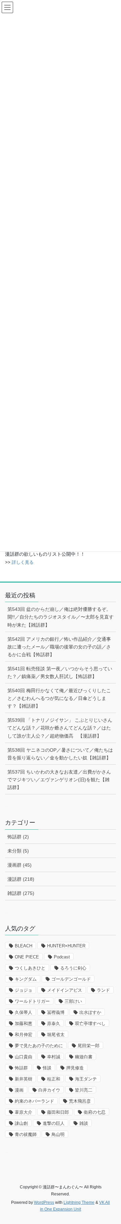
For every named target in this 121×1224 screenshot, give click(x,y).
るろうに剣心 (73, 968)
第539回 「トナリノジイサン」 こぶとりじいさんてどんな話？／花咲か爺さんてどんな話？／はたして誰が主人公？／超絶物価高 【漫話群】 (59, 727)
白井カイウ (49, 1090)
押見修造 (75, 1067)
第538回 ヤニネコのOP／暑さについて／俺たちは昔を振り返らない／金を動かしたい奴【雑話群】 (60, 753)
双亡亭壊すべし (90, 1023)
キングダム (26, 979)
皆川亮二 (83, 1090)
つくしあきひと (30, 968)
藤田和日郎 (58, 1112)
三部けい (73, 1001)
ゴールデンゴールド (71, 979)
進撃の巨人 (54, 1123)
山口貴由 (23, 1056)
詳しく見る (23, 562)
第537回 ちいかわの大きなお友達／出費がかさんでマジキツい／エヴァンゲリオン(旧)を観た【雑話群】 (59, 779)
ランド (103, 990)
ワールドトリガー (32, 1001)
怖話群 (21, 1067)
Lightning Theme (79, 1202)
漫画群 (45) (19, 865)
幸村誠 (53, 1056)
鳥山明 (58, 1134)
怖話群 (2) (18, 836)
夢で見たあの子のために (39, 1045)
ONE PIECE (27, 956)
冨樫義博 (56, 1012)
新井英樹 (23, 1078)
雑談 (83, 1123)
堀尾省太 (56, 1034)
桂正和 (53, 1078)
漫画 (19, 1090)
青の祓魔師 (26, 1134)
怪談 (47, 1067)
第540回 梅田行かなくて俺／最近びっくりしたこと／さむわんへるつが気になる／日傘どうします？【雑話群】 (59, 698)
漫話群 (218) (20, 879)
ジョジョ (23, 990)
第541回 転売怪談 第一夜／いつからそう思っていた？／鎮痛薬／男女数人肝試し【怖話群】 (59, 672)
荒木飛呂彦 (80, 1101)
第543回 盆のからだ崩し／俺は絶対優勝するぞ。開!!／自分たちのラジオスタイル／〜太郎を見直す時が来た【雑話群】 (60, 616)
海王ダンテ (86, 1078)
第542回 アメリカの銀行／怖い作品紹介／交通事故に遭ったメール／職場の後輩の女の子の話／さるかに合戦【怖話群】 (59, 646)
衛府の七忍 (95, 1112)
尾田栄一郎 (88, 1045)
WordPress (44, 1202)
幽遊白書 (83, 1056)
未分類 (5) (18, 851)
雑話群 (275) (20, 893)
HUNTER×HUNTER (66, 945)
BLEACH (23, 945)
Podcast (62, 956)
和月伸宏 (23, 1034)
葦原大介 (23, 1112)
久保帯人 (23, 1012)
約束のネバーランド (34, 1101)
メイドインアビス (64, 990)
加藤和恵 (23, 1023)
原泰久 (53, 1023)
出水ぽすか (90, 1012)
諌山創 (21, 1123)
